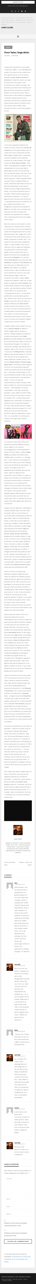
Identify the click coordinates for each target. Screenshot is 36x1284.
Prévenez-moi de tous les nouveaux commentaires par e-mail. (15, 1224)
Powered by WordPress (7, 1276)
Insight (8, 47)
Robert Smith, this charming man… (18, 6)
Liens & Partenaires (6, 1279)
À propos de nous (7, 1280)
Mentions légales (17, 1279)
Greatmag (21, 1276)
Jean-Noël (7, 55)
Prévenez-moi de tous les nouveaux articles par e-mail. (15, 1234)
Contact (25, 1279)
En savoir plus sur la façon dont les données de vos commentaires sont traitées (17, 1259)
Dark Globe (7, 27)
